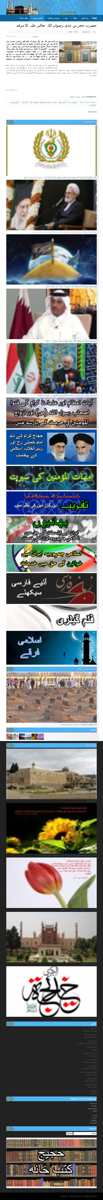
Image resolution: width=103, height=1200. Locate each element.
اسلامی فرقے (93, 1056)
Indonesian (92, 1109)
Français (93, 1103)
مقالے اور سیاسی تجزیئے (89, 1031)
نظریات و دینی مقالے (90, 1034)
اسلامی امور (38, 18)
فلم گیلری (93, 1093)
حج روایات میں (92, 1041)
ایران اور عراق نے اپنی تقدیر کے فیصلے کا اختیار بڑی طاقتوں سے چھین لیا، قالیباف (67, 395)
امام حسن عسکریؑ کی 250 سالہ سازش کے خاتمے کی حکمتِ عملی (71, 286)
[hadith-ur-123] (16, 737)
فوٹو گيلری (93, 1091)
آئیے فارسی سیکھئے (91, 1081)
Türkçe (94, 1106)
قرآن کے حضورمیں (91, 1084)
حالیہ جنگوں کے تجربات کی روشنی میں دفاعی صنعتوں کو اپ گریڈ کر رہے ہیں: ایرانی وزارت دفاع (60, 177)
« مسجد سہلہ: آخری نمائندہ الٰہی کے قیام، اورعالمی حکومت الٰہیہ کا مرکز (50, 102)
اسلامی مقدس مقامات (77, 97)
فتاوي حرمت (93, 1066)
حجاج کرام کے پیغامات (90, 1068)
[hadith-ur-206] (9, 737)
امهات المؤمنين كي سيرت (88, 1072)
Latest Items (90, 122)
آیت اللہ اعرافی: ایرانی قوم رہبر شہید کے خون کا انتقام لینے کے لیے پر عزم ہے (63, 232)
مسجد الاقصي (91, 801)
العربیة (94, 1118)
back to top (92, 112)
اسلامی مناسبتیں (91, 1059)
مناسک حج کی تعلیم (90, 1037)
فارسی (94, 1115)
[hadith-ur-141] (41, 737)
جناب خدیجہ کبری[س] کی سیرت (84, 1018)
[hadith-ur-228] (28, 737)
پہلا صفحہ (84, 18)
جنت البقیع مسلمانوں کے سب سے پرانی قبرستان (79, 724)
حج (66, 18)
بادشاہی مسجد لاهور (89, 964)
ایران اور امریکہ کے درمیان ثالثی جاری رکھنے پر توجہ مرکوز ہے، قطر (71, 341)
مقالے (74, 18)
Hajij (94, 18)
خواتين (95, 1049)
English (94, 1120)
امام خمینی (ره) (92, 1047)
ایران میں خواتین (91, 1078)
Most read (91, 745)
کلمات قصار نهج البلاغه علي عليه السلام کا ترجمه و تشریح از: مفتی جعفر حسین (67, 855)
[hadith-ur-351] (34, 737)
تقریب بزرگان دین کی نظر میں (87, 1043)
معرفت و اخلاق (54, 18)
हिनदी (95, 1111)
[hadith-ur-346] (22, 737)
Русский (93, 1123)
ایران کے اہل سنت (91, 1074)
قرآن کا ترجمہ (92, 1087)
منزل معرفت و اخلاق (90, 1053)
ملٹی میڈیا (24, 18)
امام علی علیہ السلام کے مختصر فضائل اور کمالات (78, 910)
